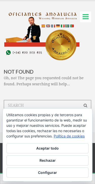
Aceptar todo (47, 148)
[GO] (85, 105)
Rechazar (48, 160)
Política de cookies (69, 136)
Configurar (47, 172)
